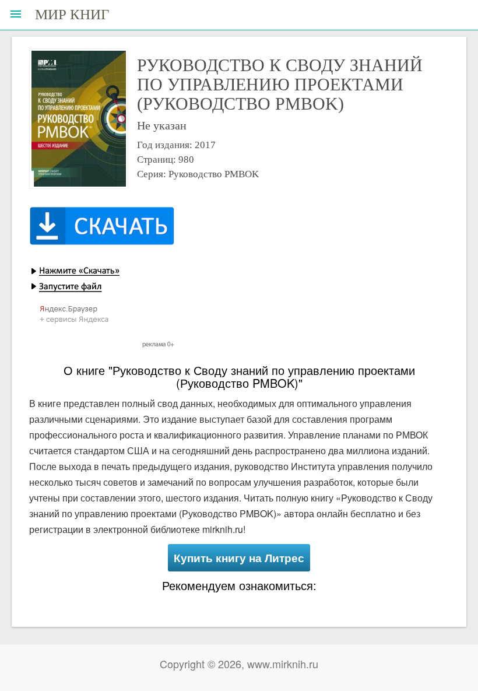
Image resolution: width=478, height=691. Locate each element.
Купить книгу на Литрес (239, 558)
